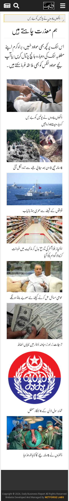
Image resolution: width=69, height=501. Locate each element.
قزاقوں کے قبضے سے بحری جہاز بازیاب (42, 210)
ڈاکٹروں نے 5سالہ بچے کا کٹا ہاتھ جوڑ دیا (42, 455)
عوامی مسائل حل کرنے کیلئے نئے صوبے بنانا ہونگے (36, 297)
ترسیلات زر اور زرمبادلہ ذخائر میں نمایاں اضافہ (39, 344)
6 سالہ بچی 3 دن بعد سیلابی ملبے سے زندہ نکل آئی (37, 167)
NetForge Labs (54, 497)
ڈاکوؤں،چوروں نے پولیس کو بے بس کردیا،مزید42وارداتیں (45, 19)
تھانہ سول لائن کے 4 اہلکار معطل (45, 410)
